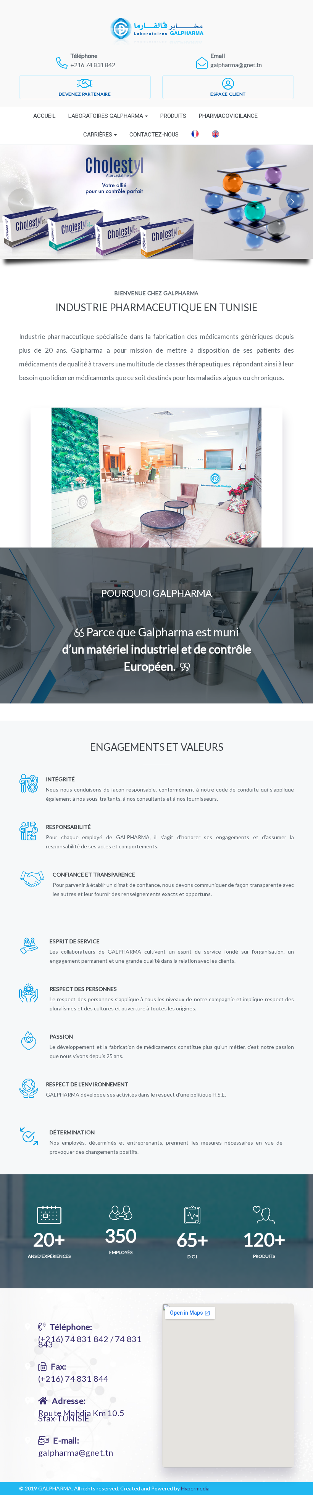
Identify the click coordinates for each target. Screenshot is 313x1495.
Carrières (97, 134)
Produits (173, 115)
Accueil (44, 115)
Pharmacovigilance (228, 115)
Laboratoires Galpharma (105, 115)
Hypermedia (195, 1488)
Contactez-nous (154, 134)
